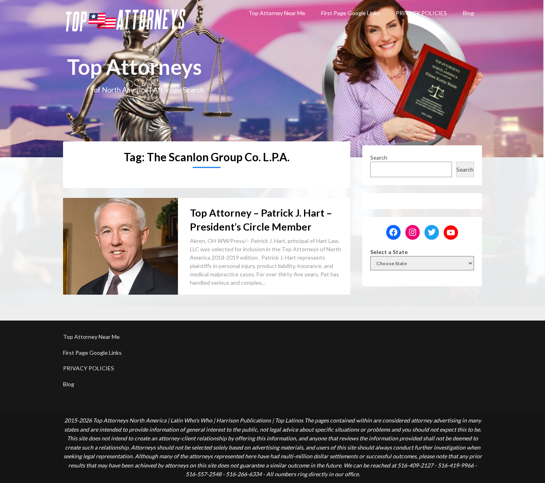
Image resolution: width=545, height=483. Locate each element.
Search (378, 157)
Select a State (389, 251)
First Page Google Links (350, 13)
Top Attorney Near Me (277, 13)
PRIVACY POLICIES (421, 13)
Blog (468, 13)
